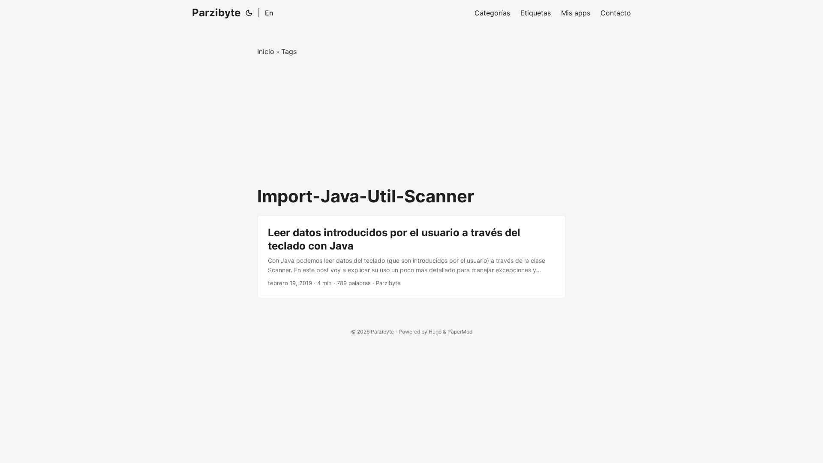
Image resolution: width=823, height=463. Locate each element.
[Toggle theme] (249, 13)
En (269, 13)
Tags (289, 51)
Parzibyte (216, 12)
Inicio (265, 51)
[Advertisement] (411, 122)
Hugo (435, 331)
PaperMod (460, 331)
